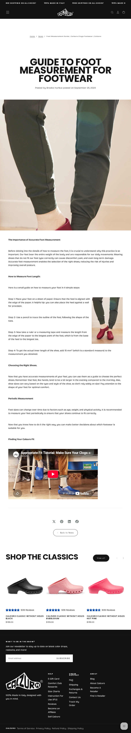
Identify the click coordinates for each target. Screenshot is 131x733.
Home (32, 36)
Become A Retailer (95, 689)
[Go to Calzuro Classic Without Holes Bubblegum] (65, 586)
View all (101, 558)
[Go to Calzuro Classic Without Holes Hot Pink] (106, 586)
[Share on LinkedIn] (69, 521)
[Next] (123, 558)
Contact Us (75, 697)
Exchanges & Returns (76, 691)
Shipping (73, 684)
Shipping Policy (76, 728)
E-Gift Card (53, 678)
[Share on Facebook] (77, 521)
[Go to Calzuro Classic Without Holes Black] (25, 586)
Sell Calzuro (54, 716)
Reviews (52, 704)
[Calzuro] (24, 681)
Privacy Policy (43, 728)
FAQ (71, 680)
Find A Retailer (97, 696)
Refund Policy (59, 728)
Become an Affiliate (54, 710)
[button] (8, 12)
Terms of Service (26, 728)
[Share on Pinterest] (62, 521)
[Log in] (117, 12)
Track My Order (74, 703)
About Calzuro (97, 683)
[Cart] (123, 12)
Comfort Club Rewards (55, 685)
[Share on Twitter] (54, 521)
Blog (92, 678)
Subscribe (63, 658)
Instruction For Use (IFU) (55, 698)
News (40, 36)
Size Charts (54, 691)
